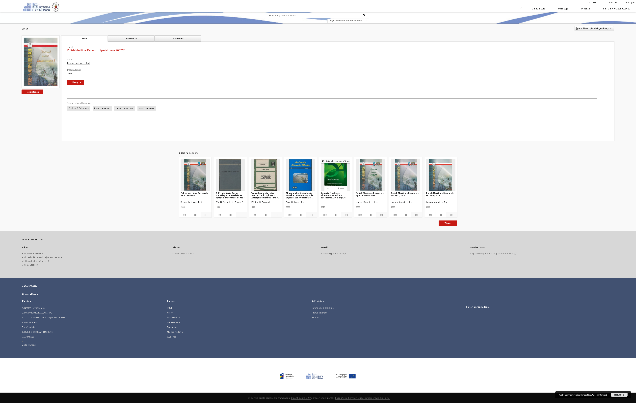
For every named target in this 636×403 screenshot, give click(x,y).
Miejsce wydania (175, 332)
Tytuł (169, 308)
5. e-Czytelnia (28, 327)
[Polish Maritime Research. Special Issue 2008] (370, 175)
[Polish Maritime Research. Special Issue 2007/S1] (40, 61)
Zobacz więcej (29, 344)
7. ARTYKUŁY (28, 336)
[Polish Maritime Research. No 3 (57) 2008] (405, 175)
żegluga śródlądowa (79, 108)
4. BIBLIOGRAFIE (29, 322)
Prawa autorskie (319, 312)
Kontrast (613, 2)
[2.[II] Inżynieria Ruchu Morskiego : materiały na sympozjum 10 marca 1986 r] (230, 175)
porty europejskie (124, 108)
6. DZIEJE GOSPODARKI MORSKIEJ (37, 332)
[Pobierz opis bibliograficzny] (184, 215)
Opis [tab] (84, 38)
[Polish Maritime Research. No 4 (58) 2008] (195, 175)
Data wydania (173, 322)
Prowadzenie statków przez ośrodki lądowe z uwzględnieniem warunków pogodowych (265, 195)
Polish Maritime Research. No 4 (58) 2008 (194, 194)
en (594, 2)
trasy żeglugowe (102, 108)
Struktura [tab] (178, 38)
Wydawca (171, 336)
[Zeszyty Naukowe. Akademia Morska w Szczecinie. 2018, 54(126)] (335, 175)
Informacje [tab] (131, 38)
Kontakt (315, 317)
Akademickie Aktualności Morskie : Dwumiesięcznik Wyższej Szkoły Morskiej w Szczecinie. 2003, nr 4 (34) (300, 195)
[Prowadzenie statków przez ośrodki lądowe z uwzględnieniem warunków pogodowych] (265, 175)
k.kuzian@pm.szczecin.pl (333, 253)
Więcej (448, 223)
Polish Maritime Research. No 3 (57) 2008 (405, 194)
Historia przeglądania (616, 8)
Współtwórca (173, 317)
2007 (69, 73)
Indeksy (585, 8)
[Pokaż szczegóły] (205, 215)
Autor (170, 312)
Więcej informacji (599, 395)
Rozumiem (619, 394)
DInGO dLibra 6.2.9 (301, 398)
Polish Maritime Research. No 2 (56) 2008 (440, 194)
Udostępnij (630, 2)
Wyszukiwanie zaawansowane (346, 20)
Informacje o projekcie (323, 308)
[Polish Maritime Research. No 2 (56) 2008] (440, 175)
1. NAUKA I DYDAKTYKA (33, 308)
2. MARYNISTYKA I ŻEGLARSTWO (37, 312)
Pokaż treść (32, 92)
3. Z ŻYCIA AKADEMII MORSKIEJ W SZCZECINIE (43, 317)
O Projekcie (538, 8)
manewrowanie (147, 108)
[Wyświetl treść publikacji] (195, 215)
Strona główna (30, 294)
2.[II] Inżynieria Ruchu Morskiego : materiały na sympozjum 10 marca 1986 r (230, 195)
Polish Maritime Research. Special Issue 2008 (370, 194)
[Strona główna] (521, 7)
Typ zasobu (172, 327)
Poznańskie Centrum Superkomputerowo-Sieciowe (362, 398)
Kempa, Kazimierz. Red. (78, 63)
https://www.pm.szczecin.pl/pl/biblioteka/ (491, 253)
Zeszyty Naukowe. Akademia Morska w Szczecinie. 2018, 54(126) (333, 195)
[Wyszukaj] (364, 15)
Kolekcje (563, 8)
